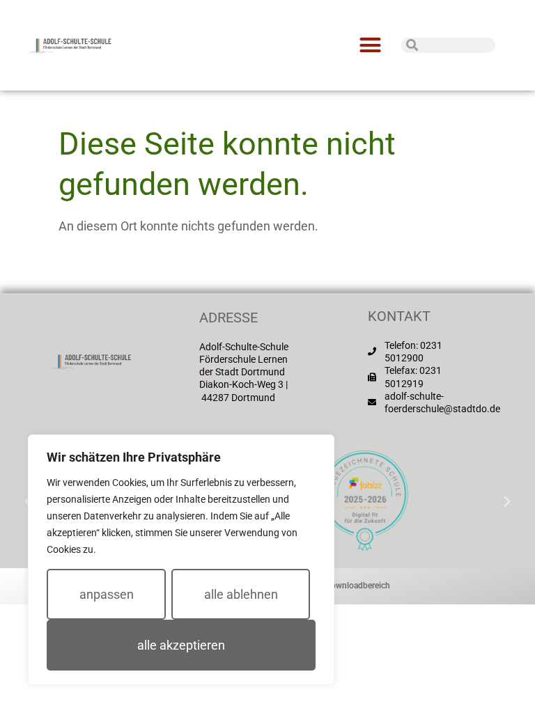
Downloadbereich (357, 585)
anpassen (106, 594)
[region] (181, 559)
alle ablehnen (241, 594)
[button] (369, 45)
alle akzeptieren (181, 645)
